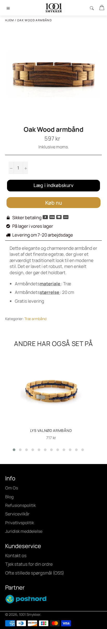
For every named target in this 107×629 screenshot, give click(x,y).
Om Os (11, 488)
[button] (14, 449)
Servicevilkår (17, 514)
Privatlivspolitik (19, 523)
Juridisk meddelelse (23, 531)
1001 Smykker (29, 614)
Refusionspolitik (20, 505)
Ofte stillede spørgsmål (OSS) (34, 573)
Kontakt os (15, 555)
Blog (9, 497)
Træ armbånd (35, 318)
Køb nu (53, 203)
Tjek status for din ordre (29, 564)
